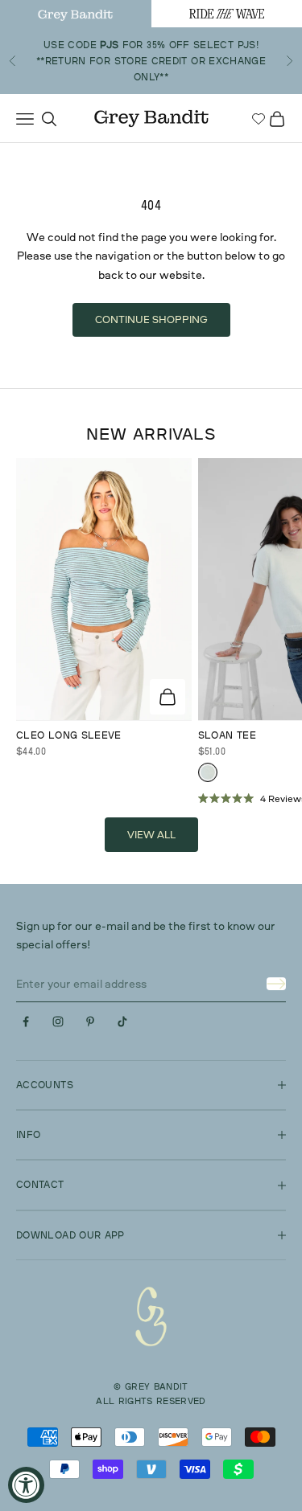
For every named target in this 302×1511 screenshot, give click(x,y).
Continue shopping (151, 319)
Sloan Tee (227, 735)
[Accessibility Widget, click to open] (26, 1485)
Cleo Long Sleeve (69, 735)
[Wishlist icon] (258, 119)
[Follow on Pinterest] (90, 1021)
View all (151, 834)
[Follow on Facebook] (25, 1021)
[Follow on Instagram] (58, 1021)
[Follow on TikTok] (122, 1021)
